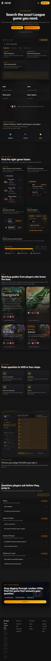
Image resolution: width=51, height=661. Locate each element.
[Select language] (38, 2)
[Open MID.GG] (6, 3)
